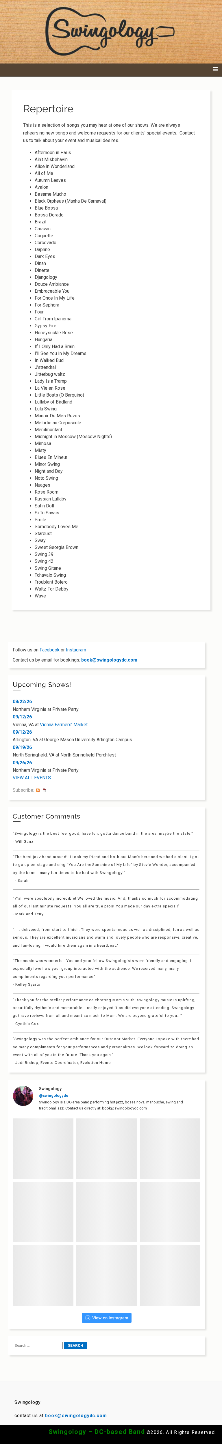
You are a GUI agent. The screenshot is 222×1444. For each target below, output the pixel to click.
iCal (44, 790)
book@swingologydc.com (109, 660)
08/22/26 (22, 701)
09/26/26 (22, 762)
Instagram (76, 650)
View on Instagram (110, 1317)
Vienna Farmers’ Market (64, 724)
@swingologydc (53, 1095)
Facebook (50, 650)
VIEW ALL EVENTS (32, 777)
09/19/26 (22, 747)
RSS (38, 790)
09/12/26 (22, 717)
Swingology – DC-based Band (97, 1431)
